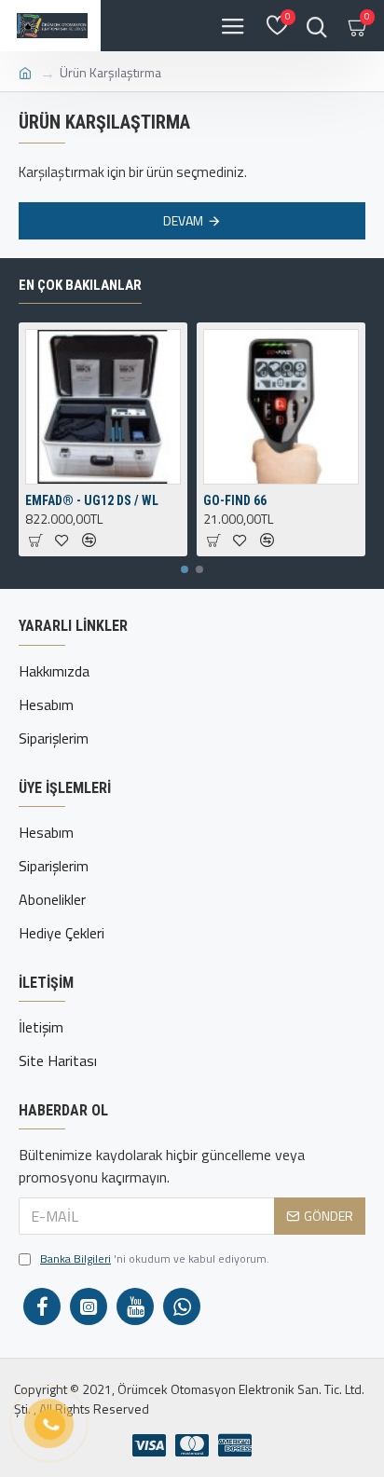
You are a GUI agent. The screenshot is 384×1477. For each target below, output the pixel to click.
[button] (184, 569)
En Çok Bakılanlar (80, 285)
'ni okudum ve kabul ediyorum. (154, 1259)
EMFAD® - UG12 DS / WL (91, 500)
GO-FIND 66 (235, 500)
